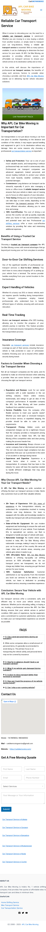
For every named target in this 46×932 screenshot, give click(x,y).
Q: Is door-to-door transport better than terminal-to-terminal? (20, 676)
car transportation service (21, 151)
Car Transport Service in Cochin (14, 862)
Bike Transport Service (10, 905)
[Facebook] (19, 913)
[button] (23, 638)
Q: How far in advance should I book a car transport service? (21, 663)
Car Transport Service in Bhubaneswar (17, 846)
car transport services (20, 345)
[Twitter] (23, 913)
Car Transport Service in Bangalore (15, 835)
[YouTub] (26, 913)
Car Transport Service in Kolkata (14, 819)
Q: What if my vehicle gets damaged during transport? (21, 669)
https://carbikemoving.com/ (20, 749)
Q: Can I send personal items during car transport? (20, 638)
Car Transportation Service (12, 908)
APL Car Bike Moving (35, 76)
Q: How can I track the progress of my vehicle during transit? (22, 682)
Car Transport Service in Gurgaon (15, 827)
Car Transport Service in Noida (14, 854)
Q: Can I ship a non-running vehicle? (20, 687)
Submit (6, 809)
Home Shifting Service (10, 902)
